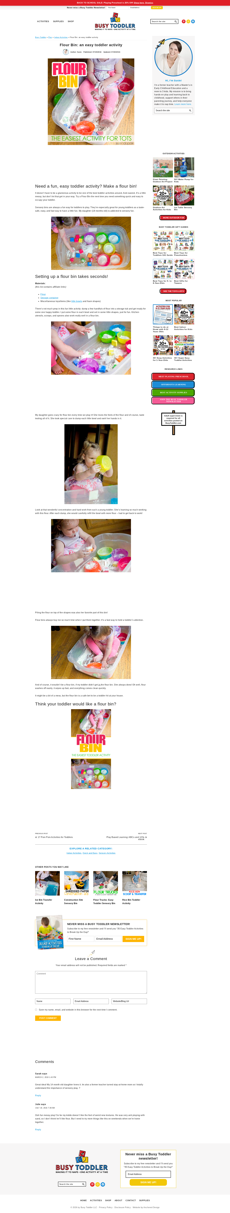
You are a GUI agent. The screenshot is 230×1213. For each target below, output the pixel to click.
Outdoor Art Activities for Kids (162, 208)
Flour (43, 294)
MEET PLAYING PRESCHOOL (174, 376)
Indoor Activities (74, 853)
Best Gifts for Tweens (181, 282)
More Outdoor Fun (173, 218)
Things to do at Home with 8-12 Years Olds (160, 329)
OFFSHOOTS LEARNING (173, 384)
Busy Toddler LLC (89, 1207)
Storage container (49, 298)
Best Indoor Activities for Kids (183, 328)
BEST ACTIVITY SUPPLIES (173, 392)
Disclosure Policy (122, 1207)
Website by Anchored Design (146, 1207)
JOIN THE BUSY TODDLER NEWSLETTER (173, 400)
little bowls (76, 301)
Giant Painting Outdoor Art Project (162, 180)
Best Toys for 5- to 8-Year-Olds (162, 282)
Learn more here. (183, 104)
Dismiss (149, 3)
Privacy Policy (105, 1207)
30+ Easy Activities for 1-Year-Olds (162, 359)
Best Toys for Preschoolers (181, 254)
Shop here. (139, 3)
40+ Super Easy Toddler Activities (183, 359)
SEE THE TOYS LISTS (173, 291)
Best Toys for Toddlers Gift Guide (163, 254)
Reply (38, 1095)
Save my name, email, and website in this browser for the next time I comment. (78, 1010)
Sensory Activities (107, 853)
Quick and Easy (90, 853)
